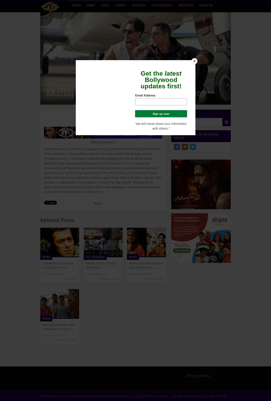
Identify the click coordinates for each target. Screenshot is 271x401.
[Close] (194, 61)
